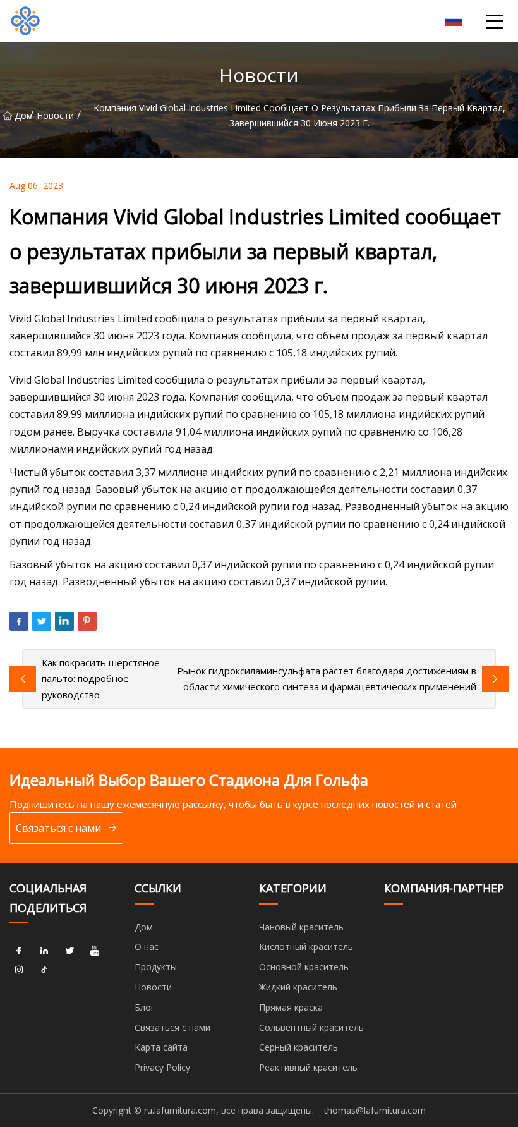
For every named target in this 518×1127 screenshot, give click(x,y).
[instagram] (18, 969)
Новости (55, 115)
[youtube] (94, 950)
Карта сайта (161, 1047)
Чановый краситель (301, 927)
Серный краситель (298, 1047)
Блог (145, 1007)
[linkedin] (44, 950)
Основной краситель (304, 967)
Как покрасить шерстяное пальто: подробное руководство (101, 678)
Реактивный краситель (308, 1067)
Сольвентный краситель (311, 1027)
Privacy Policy (162, 1067)
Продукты (156, 967)
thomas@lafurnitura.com (375, 1110)
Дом (22, 115)
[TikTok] (44, 969)
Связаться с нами (58, 828)
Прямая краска (291, 1007)
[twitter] (69, 950)
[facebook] (18, 950)
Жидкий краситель (298, 987)
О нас (147, 947)
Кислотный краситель (306, 947)
